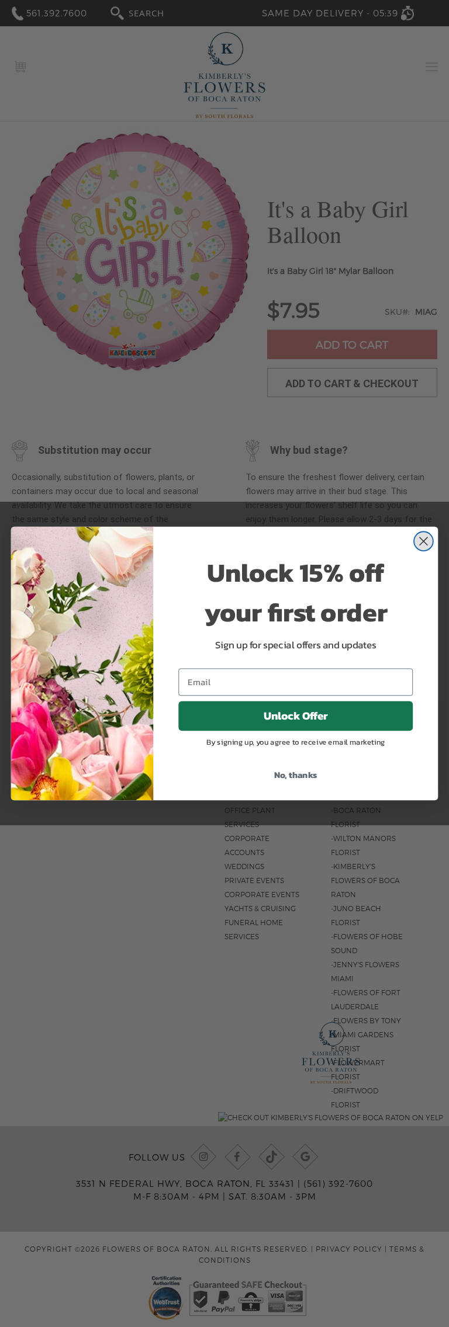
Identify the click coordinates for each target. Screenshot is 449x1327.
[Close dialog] (423, 541)
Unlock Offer (296, 716)
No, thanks (295, 774)
